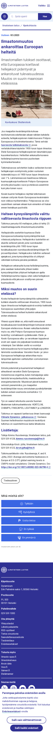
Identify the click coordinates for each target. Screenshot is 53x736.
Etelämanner (7, 674)
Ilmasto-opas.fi (8, 656)
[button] (26, 503)
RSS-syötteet (8, 630)
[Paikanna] (4, 16)
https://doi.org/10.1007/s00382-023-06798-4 (24, 467)
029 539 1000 (8, 613)
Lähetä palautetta (9, 627)
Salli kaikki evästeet (26, 727)
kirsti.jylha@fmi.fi (25, 447)
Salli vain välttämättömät (26, 719)
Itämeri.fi (5, 670)
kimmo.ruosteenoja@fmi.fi (30, 438)
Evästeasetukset (9, 644)
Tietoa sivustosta (9, 633)
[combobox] (25, 17)
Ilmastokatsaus (8, 660)
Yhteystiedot (7, 623)
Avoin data (6, 663)
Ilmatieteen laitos (11, 25)
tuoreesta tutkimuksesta (14, 145)
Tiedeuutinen (10, 480)
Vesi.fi (4, 667)
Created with (10, 547)
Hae (45, 16)
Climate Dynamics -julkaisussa (17, 417)
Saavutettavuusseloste (12, 637)
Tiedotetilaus (7, 640)
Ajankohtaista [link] (29, 25)
